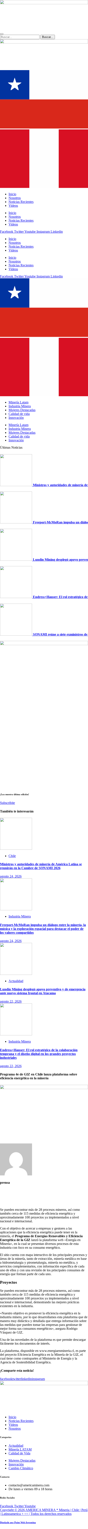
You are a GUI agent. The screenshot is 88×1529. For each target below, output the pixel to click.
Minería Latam (18, 402)
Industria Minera (20, 406)
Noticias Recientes (21, 246)
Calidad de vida (19, 414)
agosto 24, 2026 (11, 876)
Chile (12, 856)
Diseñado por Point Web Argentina (18, 1522)
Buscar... (48, 37)
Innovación (16, 417)
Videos (13, 250)
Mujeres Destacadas (22, 410)
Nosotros (15, 242)
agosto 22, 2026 (11, 1001)
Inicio (12, 239)
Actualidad (16, 981)
